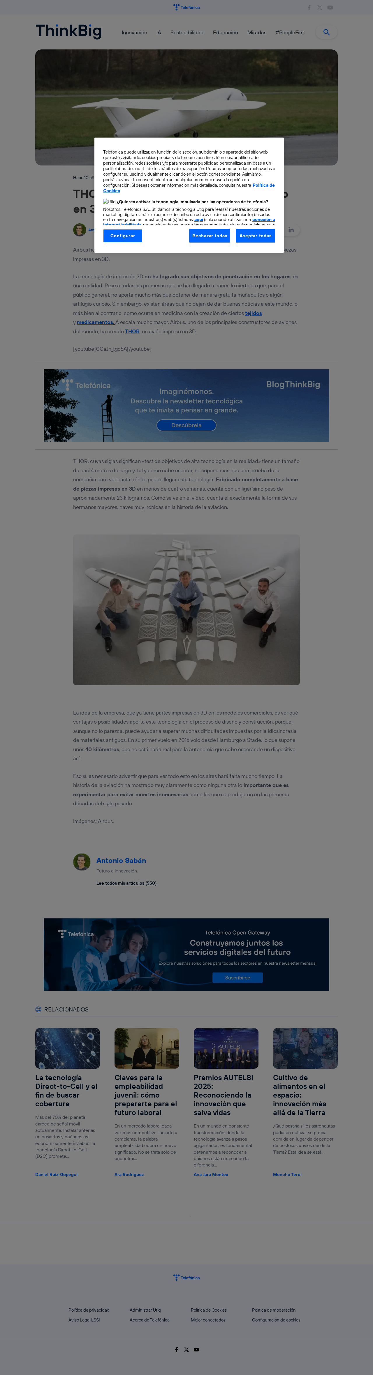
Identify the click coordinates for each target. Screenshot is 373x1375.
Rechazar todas (209, 235)
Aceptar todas (256, 235)
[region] (189, 195)
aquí (198, 219)
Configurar (122, 235)
